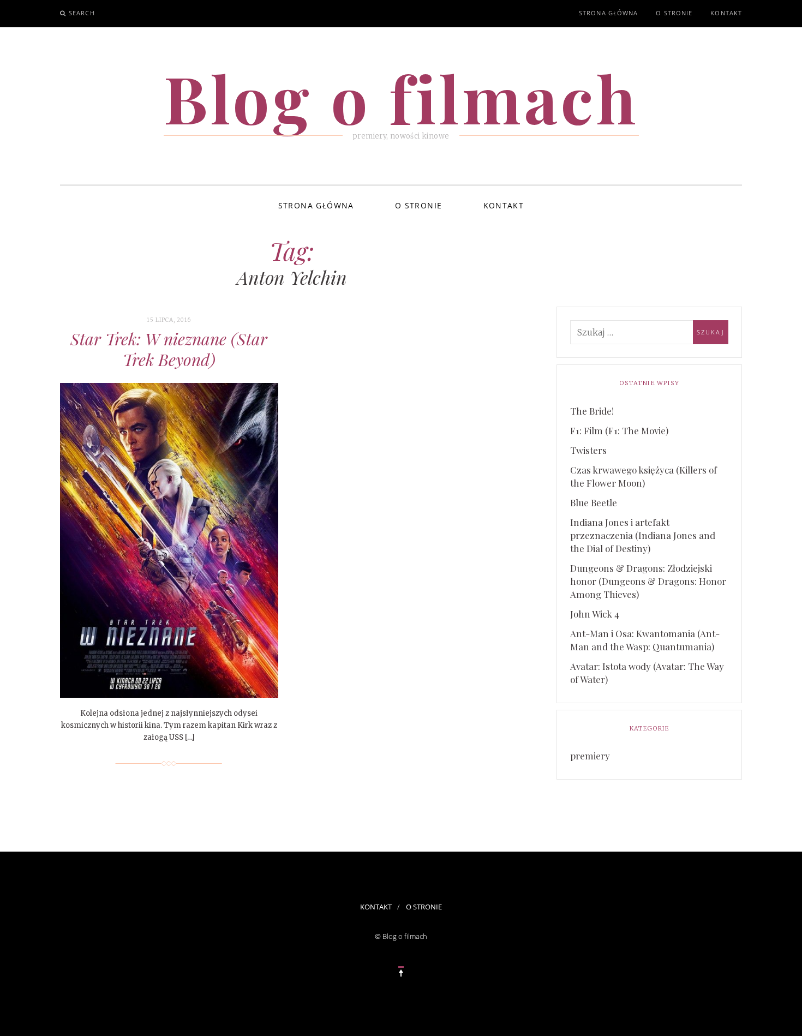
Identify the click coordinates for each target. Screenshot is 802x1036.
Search (82, 13)
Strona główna (608, 13)
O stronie (674, 13)
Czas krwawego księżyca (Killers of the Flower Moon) (643, 476)
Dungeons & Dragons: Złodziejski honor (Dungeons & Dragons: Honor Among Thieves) (648, 581)
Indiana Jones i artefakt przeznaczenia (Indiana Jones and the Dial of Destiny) (642, 535)
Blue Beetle (593, 502)
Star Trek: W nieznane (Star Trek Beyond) (168, 349)
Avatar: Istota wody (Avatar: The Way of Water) (647, 672)
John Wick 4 (594, 614)
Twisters (588, 450)
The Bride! (592, 411)
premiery (590, 756)
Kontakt (726, 13)
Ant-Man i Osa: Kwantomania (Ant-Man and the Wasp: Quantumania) (645, 639)
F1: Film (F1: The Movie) (619, 430)
